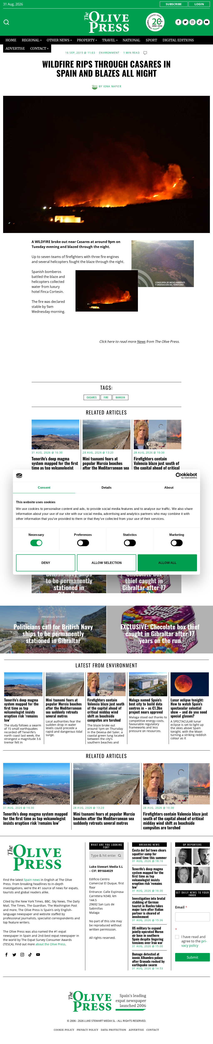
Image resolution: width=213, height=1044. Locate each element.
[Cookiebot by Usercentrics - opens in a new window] (179, 475)
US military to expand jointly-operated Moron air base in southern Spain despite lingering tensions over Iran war (147, 935)
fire (106, 397)
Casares (92, 397)
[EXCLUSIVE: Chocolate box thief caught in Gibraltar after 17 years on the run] (144, 576)
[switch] (83, 543)
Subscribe (174, 4)
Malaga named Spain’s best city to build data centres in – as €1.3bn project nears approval (146, 706)
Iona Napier (112, 86)
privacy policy (194, 943)
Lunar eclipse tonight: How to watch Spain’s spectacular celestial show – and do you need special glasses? (189, 708)
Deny (45, 563)
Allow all (167, 563)
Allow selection (107, 563)
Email (181, 907)
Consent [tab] (44, 487)
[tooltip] (178, 22)
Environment (109, 52)
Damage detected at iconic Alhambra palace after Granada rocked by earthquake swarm (148, 959)
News (141, 341)
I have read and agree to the (194, 941)
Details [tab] (107, 487)
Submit (192, 957)
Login (199, 4)
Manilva (120, 397)
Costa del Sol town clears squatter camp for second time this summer (149, 853)
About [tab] (168, 487)
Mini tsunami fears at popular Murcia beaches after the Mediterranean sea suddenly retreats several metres (106, 467)
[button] (119, 855)
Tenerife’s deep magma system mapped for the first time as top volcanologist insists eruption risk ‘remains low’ (55, 467)
